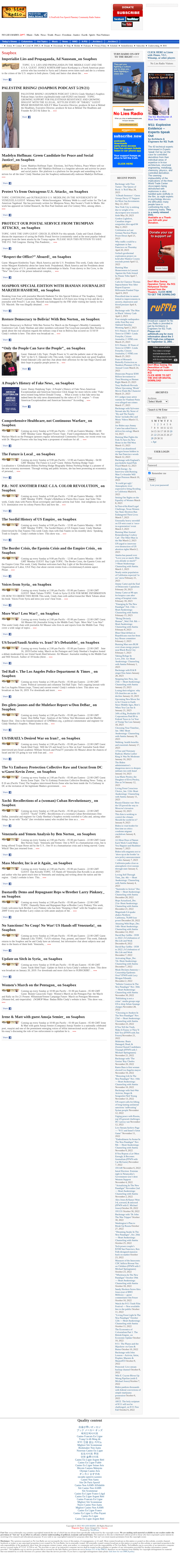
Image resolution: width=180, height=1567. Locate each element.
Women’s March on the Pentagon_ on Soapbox (39, 985)
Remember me (158, 473)
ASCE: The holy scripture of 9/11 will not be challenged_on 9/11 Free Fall (127, 1405)
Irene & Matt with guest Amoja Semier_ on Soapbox (43, 1017)
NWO (74, 41)
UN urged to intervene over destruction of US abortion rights (125, 546)
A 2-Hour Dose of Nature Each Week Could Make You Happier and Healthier (127, 843)
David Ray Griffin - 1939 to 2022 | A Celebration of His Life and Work (127, 938)
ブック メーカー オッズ (90, 1430)
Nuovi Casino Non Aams (89, 1505)
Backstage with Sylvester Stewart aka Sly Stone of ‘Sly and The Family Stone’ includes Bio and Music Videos (127, 414)
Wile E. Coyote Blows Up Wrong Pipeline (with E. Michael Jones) (127, 1378)
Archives (152, 398)
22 (155, 435)
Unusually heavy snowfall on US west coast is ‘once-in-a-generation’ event (127, 523)
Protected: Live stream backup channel (125, 1368)
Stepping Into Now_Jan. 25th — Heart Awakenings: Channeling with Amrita (128, 682)
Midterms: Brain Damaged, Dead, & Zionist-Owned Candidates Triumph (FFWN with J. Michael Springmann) (128, 1047)
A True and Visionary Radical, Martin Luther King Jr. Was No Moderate (127, 754)
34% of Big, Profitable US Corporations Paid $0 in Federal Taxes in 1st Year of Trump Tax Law (127, 717)
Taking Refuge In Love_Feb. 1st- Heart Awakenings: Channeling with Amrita (127, 660)
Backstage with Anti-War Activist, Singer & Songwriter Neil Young (127, 1093)
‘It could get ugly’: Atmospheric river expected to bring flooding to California (128, 487)
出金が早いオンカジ (90, 1427)
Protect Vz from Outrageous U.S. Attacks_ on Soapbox (45, 191)
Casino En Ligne (89, 1516)
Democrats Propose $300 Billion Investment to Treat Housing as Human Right (127, 377)
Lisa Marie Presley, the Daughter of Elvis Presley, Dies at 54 (127, 779)
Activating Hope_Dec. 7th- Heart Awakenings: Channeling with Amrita (126, 961)
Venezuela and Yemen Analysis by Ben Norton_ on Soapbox (49, 834)
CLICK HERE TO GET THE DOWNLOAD (161, 293)
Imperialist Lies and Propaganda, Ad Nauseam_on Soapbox (49, 59)
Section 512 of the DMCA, (96, 1549)
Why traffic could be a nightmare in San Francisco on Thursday (126, 244)
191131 (119, 1211)
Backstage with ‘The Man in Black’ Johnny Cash (127, 312)
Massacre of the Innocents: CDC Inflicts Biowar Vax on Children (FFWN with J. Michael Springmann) (128, 1264)
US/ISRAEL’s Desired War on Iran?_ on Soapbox (41, 738)
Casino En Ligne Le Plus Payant (90, 1513)
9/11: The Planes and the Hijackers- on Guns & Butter (127, 1346)
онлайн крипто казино (90, 1477)
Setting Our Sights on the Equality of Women (127, 499)
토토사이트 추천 (90, 1453)
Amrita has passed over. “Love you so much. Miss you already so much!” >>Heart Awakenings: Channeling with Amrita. (127, 561)
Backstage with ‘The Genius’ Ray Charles (125, 1060)
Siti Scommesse (90, 1491)
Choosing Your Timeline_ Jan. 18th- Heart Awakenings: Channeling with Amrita (127, 732)
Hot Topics (42, 41)
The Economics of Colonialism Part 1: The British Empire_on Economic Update (126, 1333)
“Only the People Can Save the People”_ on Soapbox (43, 348)
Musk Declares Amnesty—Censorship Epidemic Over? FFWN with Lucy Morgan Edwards (127, 973)
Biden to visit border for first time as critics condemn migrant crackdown (126, 829)
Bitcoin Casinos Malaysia (89, 1468)
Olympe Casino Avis (90, 1471)
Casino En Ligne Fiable (89, 1462)
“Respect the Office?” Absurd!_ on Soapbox (36, 257)
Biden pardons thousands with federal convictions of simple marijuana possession (128, 1391)
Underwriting (153, 46)
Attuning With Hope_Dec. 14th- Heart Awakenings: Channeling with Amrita (127, 926)
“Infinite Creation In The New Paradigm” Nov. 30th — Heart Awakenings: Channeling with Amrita (127, 988)
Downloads (58, 46)
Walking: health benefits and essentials (127, 743)
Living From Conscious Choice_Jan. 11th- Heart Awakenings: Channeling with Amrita (127, 792)
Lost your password (159, 485)
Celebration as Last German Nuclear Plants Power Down (126, 233)
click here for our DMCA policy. (122, 1551)
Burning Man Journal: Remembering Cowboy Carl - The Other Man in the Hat (126, 536)
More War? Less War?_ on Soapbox (30, 613)
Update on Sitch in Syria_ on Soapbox (32, 959)
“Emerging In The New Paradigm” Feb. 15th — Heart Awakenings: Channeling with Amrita (126, 608)
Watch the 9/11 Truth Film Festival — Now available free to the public (127, 1306)
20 (171, 431)
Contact (19, 46)
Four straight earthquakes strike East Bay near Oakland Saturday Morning (127, 323)
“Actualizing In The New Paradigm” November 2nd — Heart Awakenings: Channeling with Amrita (127, 1189)
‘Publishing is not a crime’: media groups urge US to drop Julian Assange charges (127, 1002)
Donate (47, 46)
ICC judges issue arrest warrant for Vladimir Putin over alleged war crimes (127, 400)
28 (152, 438)
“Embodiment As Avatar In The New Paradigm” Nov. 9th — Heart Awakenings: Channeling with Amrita (127, 1143)
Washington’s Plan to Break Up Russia (125, 1224)
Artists (9, 46)
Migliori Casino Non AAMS (90, 1507)
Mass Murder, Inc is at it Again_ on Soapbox (37, 863)
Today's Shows (9, 41)
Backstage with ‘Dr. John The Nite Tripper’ (127, 1216)
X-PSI (84, 41)
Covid (27, 46)
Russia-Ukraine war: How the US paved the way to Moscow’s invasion (127, 805)
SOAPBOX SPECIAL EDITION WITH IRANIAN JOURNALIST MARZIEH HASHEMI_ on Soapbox (53, 288)
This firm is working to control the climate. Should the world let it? (126, 817)
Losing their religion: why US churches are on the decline (127, 693)
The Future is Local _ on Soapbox (28, 454)
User (150, 458)
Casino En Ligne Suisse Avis (89, 1465)
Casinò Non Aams (90, 1479)
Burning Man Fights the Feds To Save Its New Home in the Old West (126, 440)
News (65, 41)
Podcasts (87, 46)
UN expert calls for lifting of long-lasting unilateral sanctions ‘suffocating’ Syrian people (127, 1106)
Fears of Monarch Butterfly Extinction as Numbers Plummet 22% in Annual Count (127, 363)
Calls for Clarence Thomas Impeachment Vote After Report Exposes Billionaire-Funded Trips (127, 286)
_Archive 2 (112, 41)
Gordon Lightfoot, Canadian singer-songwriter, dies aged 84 (126, 221)
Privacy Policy (100, 46)
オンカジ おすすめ (89, 1474)
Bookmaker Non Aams (89, 1448)
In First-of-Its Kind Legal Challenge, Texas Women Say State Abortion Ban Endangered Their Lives (127, 510)
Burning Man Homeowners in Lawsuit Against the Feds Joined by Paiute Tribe (126, 271)
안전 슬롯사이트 (90, 1456)
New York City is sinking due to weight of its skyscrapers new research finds (127, 211)
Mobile (77, 46)
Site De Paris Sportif (89, 1482)
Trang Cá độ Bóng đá (89, 1439)
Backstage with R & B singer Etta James (125, 671)
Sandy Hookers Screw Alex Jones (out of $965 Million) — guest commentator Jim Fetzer (128, 1293)
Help (69, 46)
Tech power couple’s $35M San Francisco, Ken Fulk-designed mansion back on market (127, 1250)
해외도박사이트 (89, 1433)
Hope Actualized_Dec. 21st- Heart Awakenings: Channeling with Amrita (126, 903)
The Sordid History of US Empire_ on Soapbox (39, 519)
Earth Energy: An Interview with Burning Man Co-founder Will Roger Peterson (126, 473)
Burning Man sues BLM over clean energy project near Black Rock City (127, 647)
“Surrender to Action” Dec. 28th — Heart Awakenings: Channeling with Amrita (128, 892)
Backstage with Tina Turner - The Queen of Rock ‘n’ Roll (125, 187)
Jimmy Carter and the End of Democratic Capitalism (127, 585)
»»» (85, 73)
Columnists (27, 41)
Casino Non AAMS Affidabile (90, 1485)
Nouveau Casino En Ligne (90, 1450)
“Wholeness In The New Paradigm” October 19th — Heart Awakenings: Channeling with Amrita (126, 1279)
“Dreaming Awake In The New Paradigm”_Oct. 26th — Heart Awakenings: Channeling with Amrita (127, 1236)
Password (152, 465)
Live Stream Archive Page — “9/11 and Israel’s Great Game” (127, 1130)
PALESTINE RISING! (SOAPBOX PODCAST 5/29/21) (45, 88)
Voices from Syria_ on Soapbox (26, 584)
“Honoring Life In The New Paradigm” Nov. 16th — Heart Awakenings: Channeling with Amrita (127, 1080)
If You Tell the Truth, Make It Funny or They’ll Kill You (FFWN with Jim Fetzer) (127, 1031)
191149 (119, 1168)
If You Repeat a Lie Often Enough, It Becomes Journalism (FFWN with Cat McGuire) (127, 1157)
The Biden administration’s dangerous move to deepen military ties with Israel (128, 766)
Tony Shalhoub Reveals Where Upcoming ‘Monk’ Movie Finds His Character (128, 388)
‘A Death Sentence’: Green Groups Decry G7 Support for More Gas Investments (127, 198)
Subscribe (140, 46)
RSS (165, 46)
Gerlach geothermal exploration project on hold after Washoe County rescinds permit (127, 257)
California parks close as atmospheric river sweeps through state (127, 866)
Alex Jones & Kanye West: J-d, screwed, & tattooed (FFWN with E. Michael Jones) (127, 1203)
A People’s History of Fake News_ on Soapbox (38, 383)
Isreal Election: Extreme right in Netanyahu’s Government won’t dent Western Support (126, 1175)
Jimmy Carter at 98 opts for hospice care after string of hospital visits (126, 595)
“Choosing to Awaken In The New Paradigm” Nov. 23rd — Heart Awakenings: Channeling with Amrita (128, 1016)
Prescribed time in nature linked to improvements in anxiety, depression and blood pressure (127, 300)
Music (55, 41)
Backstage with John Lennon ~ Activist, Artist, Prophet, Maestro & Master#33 (127, 1356)
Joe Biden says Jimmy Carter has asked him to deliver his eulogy (126, 428)
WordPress (94, 1530)
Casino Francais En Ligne (89, 1436)
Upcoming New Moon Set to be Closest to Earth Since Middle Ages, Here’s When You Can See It (127, 703)
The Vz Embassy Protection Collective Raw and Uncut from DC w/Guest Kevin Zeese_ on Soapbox (52, 769)
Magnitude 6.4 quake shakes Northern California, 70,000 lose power (126, 916)
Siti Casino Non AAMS (89, 1488)
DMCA (37, 46)
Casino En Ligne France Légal (90, 1493)
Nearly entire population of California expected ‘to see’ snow (127, 575)
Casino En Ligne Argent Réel (89, 1459)
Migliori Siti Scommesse (89, 1445)
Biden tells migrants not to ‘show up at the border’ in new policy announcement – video (127, 855)
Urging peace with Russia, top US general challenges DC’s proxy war (127, 1119)
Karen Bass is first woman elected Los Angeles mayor (128, 1068)
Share (5, 79)
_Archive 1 (97, 41)
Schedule (113, 46)
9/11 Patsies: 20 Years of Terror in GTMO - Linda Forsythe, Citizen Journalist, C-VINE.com (126, 334)
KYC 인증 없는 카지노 (90, 1442)
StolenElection (127, 46)
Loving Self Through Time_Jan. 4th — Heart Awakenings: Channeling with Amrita (127, 878)
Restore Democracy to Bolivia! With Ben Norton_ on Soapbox (51, 319)
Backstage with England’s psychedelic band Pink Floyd (127, 463)
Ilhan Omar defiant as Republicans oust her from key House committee (127, 635)
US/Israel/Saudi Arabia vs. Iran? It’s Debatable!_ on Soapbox (50, 642)
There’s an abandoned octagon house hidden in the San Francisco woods (127, 451)
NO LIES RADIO (89, 1526)
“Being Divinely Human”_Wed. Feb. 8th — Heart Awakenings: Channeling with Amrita (127, 622)
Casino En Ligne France (90, 1510)
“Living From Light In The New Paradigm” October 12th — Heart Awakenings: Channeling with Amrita (128, 1319)
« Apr (154, 442)
